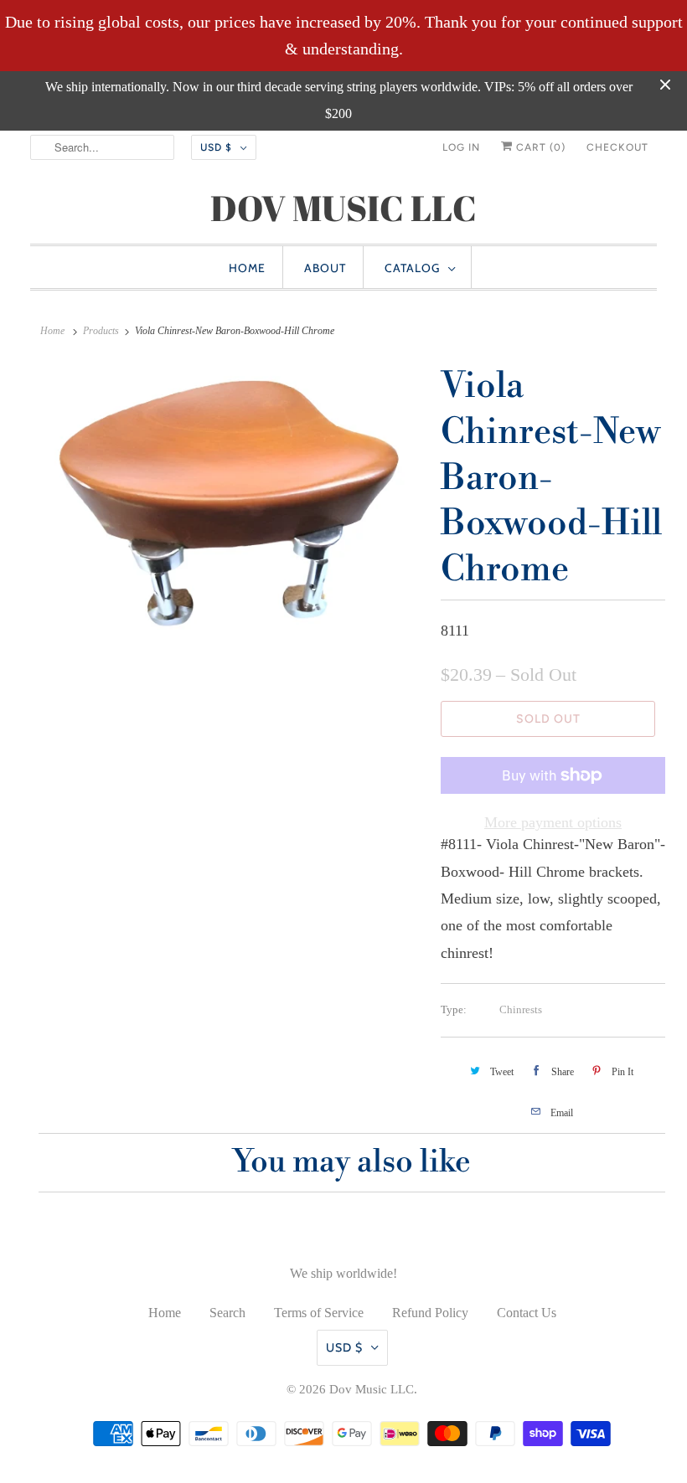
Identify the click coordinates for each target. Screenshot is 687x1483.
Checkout (617, 147)
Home (247, 267)
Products (101, 331)
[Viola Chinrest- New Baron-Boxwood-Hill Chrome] (231, 500)
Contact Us (526, 1312)
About (325, 267)
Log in (461, 147)
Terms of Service (319, 1312)
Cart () (539, 147)
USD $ (216, 147)
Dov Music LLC (371, 1389)
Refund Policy (430, 1312)
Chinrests (520, 1009)
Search (227, 1312)
